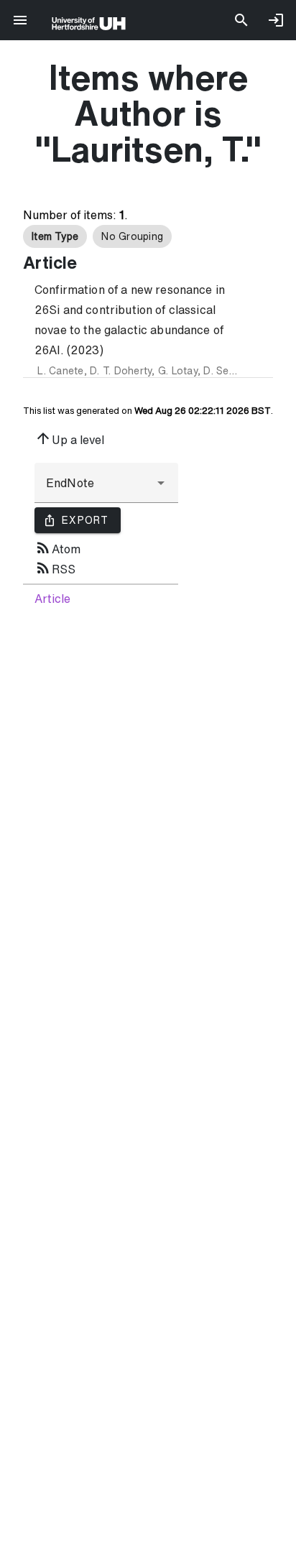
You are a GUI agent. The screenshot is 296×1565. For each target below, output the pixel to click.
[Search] (241, 20)
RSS (54, 567)
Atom (57, 547)
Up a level (69, 438)
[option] (55, 236)
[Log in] (276, 20)
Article (52, 598)
